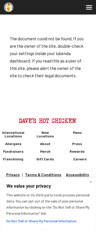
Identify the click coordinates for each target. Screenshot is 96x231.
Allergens (13, 144)
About (45, 144)
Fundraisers (13, 151)
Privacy (13, 174)
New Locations (45, 134)
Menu (77, 132)
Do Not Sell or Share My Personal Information (41, 221)
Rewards (77, 151)
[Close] (91, 182)
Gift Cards (45, 159)
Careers (80, 159)
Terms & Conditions (43, 174)
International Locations (13, 134)
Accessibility (77, 174)
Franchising (13, 159)
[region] (48, 204)
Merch (45, 151)
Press (77, 144)
